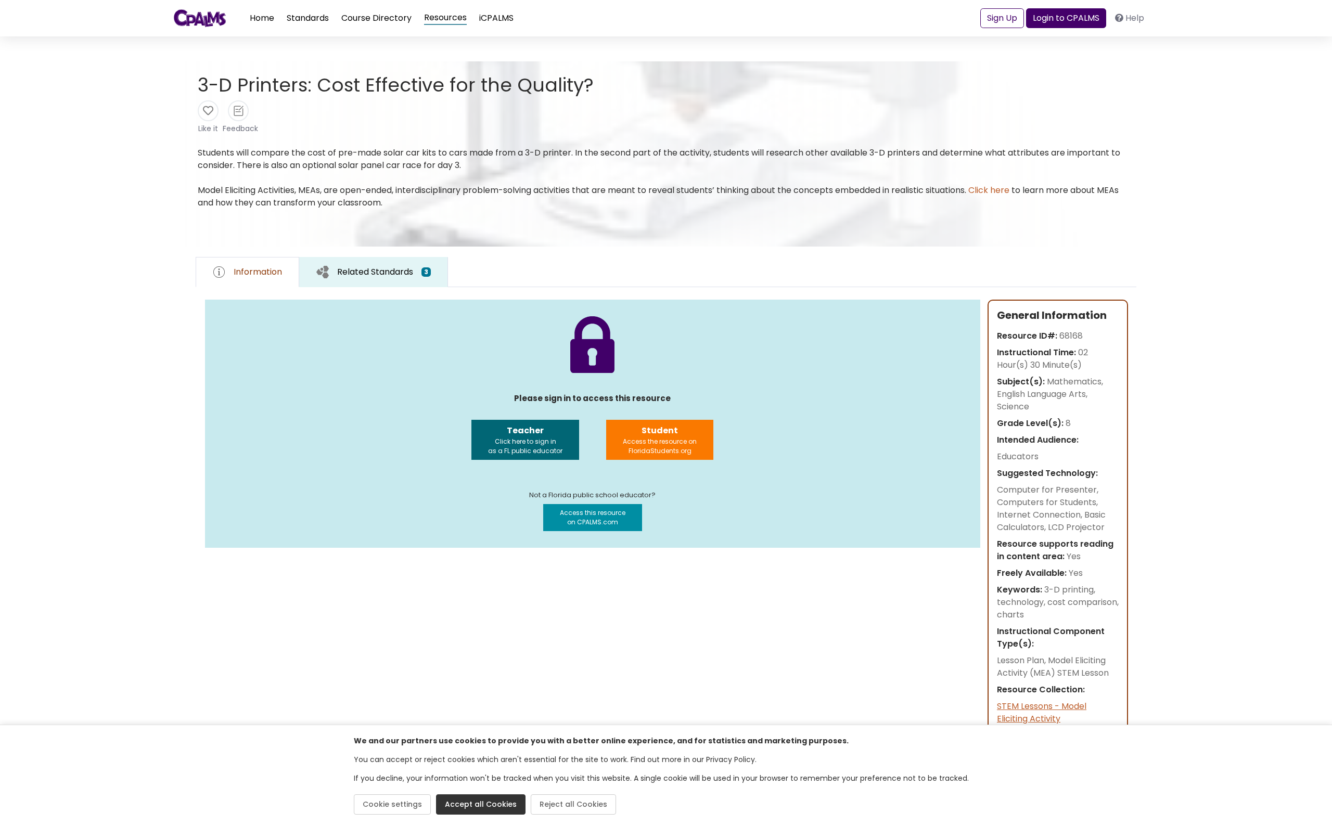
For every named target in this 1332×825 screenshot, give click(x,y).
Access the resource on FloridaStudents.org (660, 439)
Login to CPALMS (1066, 18)
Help (1134, 18)
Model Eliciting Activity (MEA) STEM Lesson (1053, 666)
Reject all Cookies (573, 804)
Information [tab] (258, 272)
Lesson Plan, (1022, 660)
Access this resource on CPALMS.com (592, 517)
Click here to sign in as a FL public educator (525, 439)
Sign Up (1002, 18)
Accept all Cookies (481, 804)
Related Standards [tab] (382, 272)
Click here (988, 190)
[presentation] (373, 272)
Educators (1018, 456)
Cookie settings (392, 804)
